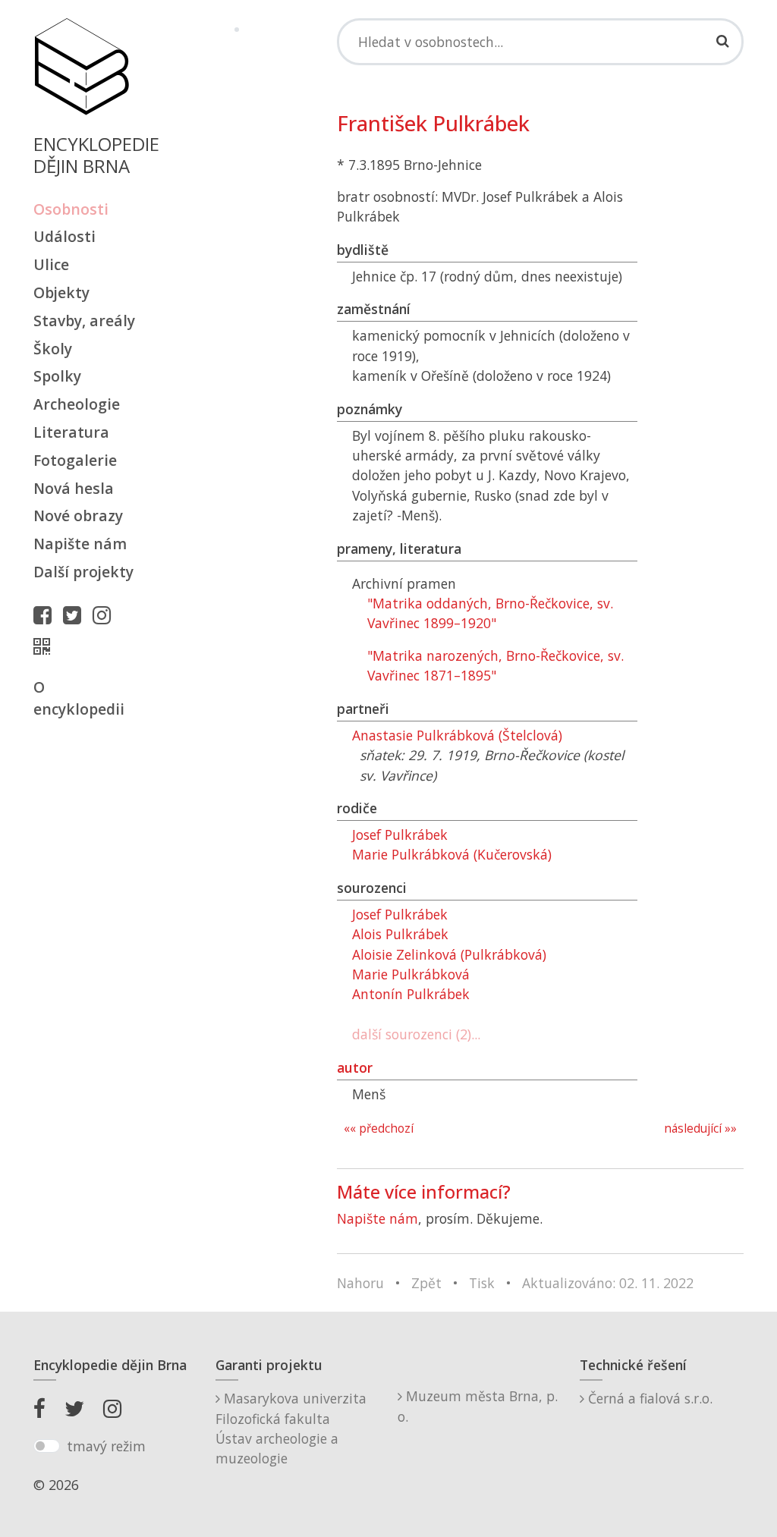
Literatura (71, 432)
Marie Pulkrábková (411, 974)
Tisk (482, 1283)
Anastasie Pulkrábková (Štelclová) (457, 735)
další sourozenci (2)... (416, 1034)
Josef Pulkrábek (400, 834)
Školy (52, 348)
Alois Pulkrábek (400, 934)
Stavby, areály (84, 320)
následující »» (700, 1128)
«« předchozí (379, 1128)
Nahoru (360, 1283)
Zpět (426, 1283)
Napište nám (80, 543)
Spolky (57, 376)
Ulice (51, 264)
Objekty (61, 292)
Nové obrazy (78, 515)
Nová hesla (73, 488)
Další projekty (83, 571)
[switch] (46, 1446)
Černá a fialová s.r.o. (648, 1398)
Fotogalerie (75, 460)
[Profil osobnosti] (45, 646)
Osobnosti (71, 209)
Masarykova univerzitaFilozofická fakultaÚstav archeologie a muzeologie (290, 1428)
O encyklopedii (78, 698)
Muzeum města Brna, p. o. (478, 1406)
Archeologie (76, 404)
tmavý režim (106, 1446)
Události (64, 236)
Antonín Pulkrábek (411, 994)
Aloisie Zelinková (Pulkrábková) (449, 954)
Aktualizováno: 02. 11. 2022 (608, 1283)
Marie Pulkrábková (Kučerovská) (452, 854)
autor (355, 1067)
